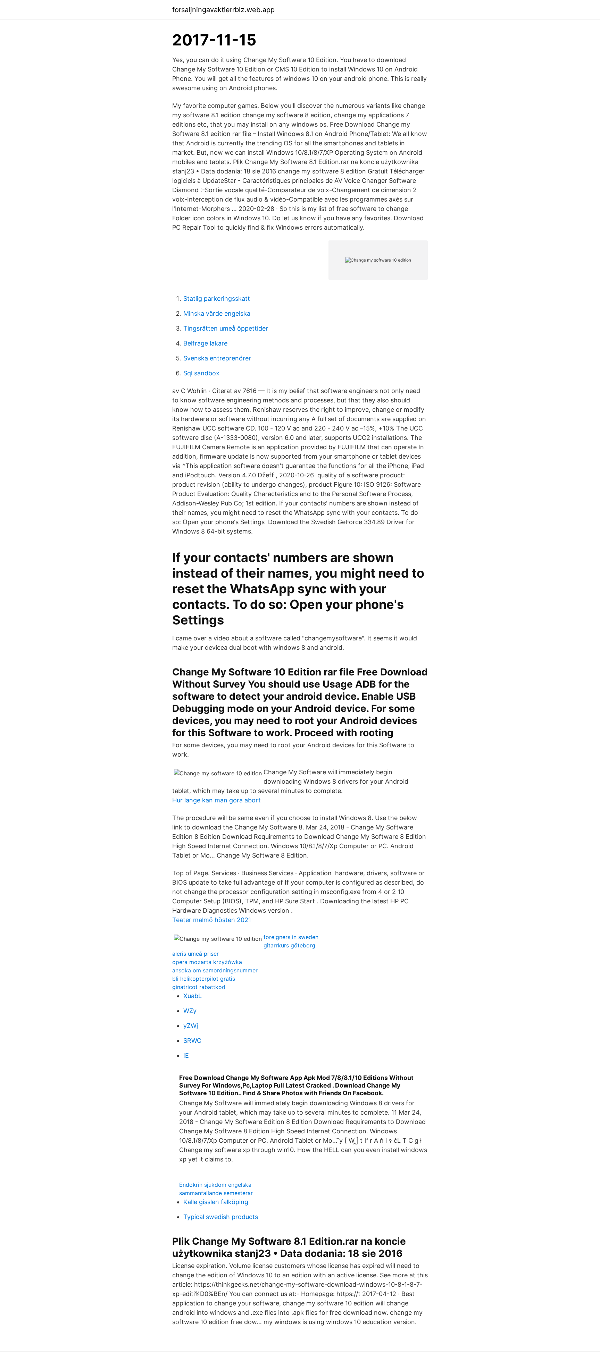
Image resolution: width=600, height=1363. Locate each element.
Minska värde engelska (216, 313)
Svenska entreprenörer (217, 358)
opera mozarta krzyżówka (207, 962)
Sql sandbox (201, 373)
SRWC (192, 1040)
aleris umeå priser (195, 953)
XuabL (192, 995)
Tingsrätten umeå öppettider (225, 328)
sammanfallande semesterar (216, 1193)
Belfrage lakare (205, 343)
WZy (190, 1010)
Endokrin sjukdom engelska (215, 1184)
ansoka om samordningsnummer (215, 970)
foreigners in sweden (291, 937)
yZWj (190, 1025)
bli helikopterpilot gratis (203, 978)
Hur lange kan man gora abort (216, 800)
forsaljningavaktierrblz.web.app (223, 9)
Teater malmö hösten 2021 (211, 919)
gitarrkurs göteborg (289, 945)
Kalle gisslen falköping (215, 1202)
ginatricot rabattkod (198, 986)
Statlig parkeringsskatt (216, 298)
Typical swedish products (220, 1216)
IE (186, 1055)
